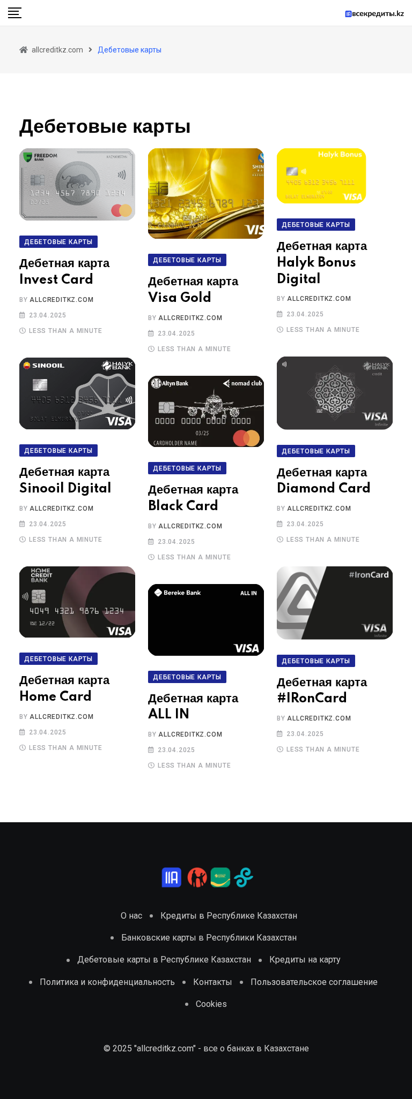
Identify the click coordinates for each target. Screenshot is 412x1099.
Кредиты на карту (305, 959)
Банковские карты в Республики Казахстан (209, 938)
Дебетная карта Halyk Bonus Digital (322, 263)
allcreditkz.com (61, 300)
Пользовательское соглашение (314, 982)
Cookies (211, 1004)
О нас (131, 916)
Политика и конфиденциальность (107, 982)
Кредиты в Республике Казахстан (228, 916)
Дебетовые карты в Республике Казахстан (164, 959)
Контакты (212, 982)
